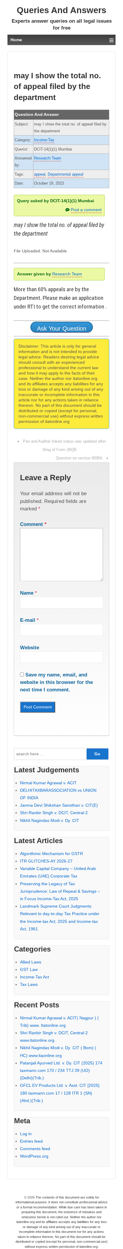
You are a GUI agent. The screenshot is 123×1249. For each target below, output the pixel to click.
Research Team (47, 158)
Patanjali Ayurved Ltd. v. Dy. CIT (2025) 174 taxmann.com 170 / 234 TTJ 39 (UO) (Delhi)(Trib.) (61, 1070)
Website (29, 647)
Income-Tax (44, 140)
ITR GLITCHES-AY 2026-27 (46, 861)
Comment (33, 524)
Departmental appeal (65, 174)
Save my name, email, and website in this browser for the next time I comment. (56, 682)
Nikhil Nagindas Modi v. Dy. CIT (49, 820)
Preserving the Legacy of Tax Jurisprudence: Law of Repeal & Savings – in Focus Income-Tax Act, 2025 (60, 891)
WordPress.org (34, 1156)
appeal (39, 174)
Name (26, 593)
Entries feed (31, 1141)
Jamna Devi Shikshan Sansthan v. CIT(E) (59, 805)
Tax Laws (29, 984)
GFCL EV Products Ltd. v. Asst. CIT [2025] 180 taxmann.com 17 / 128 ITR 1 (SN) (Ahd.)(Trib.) (59, 1093)
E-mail (27, 620)
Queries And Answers (61, 10)
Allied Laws (30, 962)
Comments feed (35, 1148)
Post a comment (86, 209)
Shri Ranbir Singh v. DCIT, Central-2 (54, 812)
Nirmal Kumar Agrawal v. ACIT (48, 782)
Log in (26, 1133)
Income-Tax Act (34, 977)
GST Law (29, 969)
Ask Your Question (61, 328)
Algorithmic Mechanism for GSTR (51, 853)
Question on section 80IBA (79, 458)
